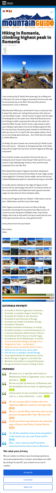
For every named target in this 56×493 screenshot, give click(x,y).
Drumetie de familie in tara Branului (21, 316)
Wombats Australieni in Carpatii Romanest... (25, 361)
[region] (28, 470)
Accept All (28, 472)
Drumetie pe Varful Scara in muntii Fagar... (24, 336)
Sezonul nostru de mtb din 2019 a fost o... (24, 347)
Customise (28, 480)
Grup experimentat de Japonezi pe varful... (24, 355)
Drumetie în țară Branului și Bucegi (21, 319)
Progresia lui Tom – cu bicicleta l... (20, 344)
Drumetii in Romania (14, 324)
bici (52, 297)
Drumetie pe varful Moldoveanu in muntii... (25, 338)
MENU (10, 3)
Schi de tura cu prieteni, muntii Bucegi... (23, 352)
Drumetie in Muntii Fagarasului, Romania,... (24, 310)
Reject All (28, 487)
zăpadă (50, 300)
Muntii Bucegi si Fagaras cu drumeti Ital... (24, 358)
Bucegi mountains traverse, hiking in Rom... (25, 364)
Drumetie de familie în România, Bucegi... (24, 321)
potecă (50, 294)
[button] (4, 3)
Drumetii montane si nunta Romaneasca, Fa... (25, 330)
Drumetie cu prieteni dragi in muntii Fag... (24, 313)
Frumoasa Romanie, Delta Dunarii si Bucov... (25, 333)
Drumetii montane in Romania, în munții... (24, 327)
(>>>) (23, 380)
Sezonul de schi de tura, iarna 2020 (21, 350)
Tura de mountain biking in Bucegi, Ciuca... (24, 341)
